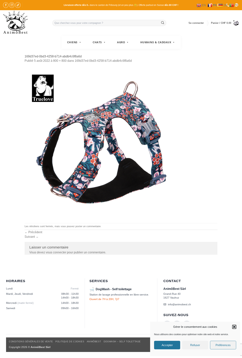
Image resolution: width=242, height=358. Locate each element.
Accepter (167, 345)
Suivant (32, 236)
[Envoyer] (162, 23)
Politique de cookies (69, 341)
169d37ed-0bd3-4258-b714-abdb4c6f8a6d (103, 60)
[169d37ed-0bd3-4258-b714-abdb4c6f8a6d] (121, 143)
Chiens (72, 42)
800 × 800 (60, 60)
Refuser (195, 345)
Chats (97, 42)
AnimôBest (94, 341)
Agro (121, 42)
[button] (234, 327)
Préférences (223, 345)
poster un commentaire (88, 226)
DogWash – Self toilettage (122, 341)
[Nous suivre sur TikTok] (18, 5)
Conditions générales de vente (31, 341)
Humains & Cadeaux (155, 42)
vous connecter (56, 252)
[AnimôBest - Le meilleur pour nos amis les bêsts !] (25, 23)
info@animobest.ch (179, 304)
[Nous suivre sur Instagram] (12, 5)
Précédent (33, 232)
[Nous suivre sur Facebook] (6, 5)
